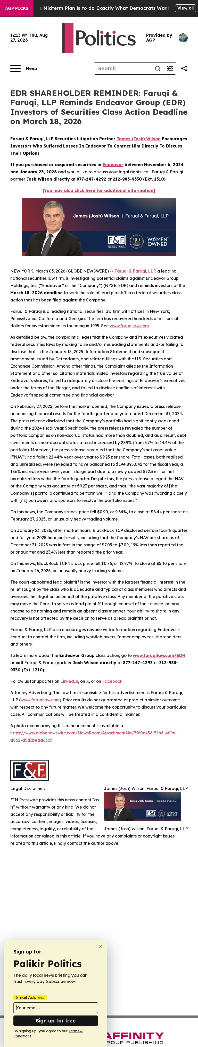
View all (185, 8)
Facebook (112, 681)
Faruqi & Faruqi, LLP (134, 271)
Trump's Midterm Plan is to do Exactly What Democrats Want (96, 8)
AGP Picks (16, 8)
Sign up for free (56, 1020)
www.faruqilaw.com (129, 325)
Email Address (30, 997)
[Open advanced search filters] (170, 68)
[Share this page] (184, 68)
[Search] (157, 68)
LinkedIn (69, 681)
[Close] (100, 946)
